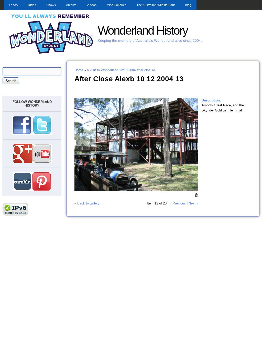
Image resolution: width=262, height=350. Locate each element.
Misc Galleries (116, 5)
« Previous (178, 203)
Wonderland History (143, 30)
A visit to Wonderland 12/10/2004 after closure (121, 70)
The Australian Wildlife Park (156, 5)
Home (78, 70)
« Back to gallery (87, 203)
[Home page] (51, 53)
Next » (193, 203)
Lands (13, 5)
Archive (71, 5)
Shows (51, 5)
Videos (91, 5)
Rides (32, 5)
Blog (188, 5)
